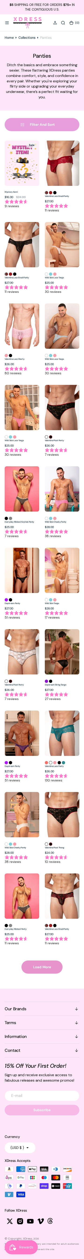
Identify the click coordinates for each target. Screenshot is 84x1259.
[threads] (51, 1221)
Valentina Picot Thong (54, 847)
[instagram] (20, 1221)
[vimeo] (40, 1221)
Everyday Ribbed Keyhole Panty (19, 521)
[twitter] (10, 1221)
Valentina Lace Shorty (14, 359)
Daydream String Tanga (55, 684)
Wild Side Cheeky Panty (55, 521)
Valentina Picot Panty (54, 440)
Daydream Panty (12, 603)
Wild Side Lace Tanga (54, 277)
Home (9, 37)
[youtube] (30, 1221)
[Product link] (22, 163)
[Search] (63, 22)
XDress (27, 1238)
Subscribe (42, 1110)
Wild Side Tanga (52, 603)
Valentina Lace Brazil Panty (57, 196)
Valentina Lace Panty (54, 766)
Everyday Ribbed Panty (15, 929)
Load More (42, 967)
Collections (26, 37)
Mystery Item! (11, 192)
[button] (7, 22)
